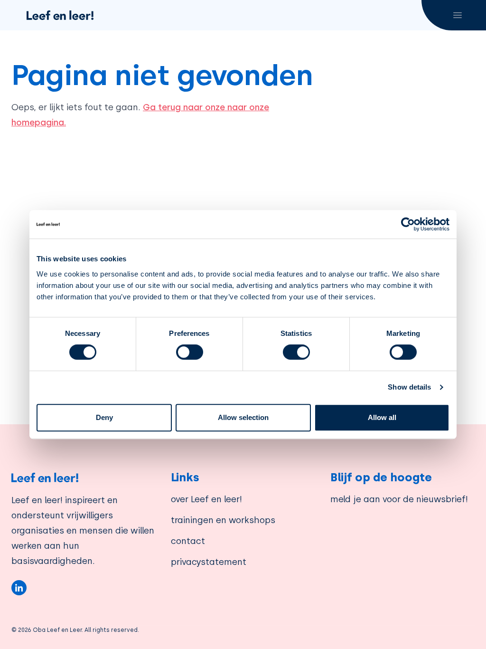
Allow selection (243, 417)
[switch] (189, 352)
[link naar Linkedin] (19, 587)
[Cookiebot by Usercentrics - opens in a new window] (407, 224)
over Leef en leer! (206, 499)
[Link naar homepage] (83, 477)
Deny (104, 417)
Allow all (382, 417)
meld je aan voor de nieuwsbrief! (399, 499)
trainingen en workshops (223, 520)
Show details (409, 387)
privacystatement (208, 562)
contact (188, 541)
